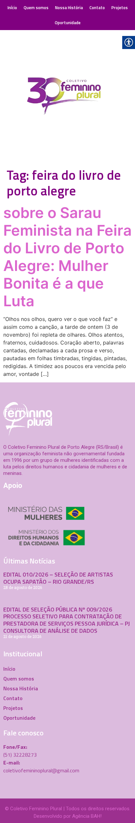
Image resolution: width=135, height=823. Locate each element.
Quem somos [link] (36, 7)
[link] (67, 97)
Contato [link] (97, 7)
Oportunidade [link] (68, 22)
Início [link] (12, 7)
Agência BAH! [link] (87, 816)
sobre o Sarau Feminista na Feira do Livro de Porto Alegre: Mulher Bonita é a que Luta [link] (67, 257)
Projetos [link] (119, 7)
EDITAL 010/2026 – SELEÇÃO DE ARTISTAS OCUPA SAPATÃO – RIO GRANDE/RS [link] (58, 578)
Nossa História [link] (69, 7)
